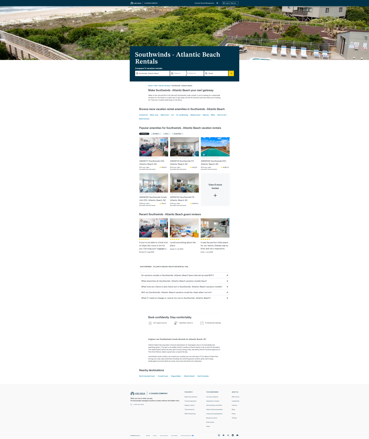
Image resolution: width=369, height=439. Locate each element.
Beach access (144, 119)
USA (155, 86)
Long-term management (214, 413)
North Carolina (164, 86)
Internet (156, 133)
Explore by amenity (190, 397)
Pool (166, 133)
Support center (189, 405)
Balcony (206, 115)
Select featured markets (214, 409)
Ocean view (177, 133)
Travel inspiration (190, 401)
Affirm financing (190, 413)
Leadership (235, 401)
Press (234, 413)
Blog (233, 409)
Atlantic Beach (189, 376)
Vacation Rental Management (204, 3)
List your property (212, 397)
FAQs (208, 426)
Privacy (155, 435)
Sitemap (148, 435)
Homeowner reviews (212, 401)
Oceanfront (143, 115)
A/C (172, 115)
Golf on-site (221, 115)
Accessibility (174, 435)
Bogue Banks (176, 376)
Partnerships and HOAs (214, 405)
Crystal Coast (163, 376)
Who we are (235, 397)
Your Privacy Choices (186, 435)
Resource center (211, 418)
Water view (154, 115)
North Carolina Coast (147, 376)
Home (150, 86)
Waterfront (165, 115)
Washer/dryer (195, 115)
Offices (234, 418)
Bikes (213, 115)
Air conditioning (182, 115)
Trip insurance (189, 409)
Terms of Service (164, 435)
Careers (234, 405)
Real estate (210, 422)
